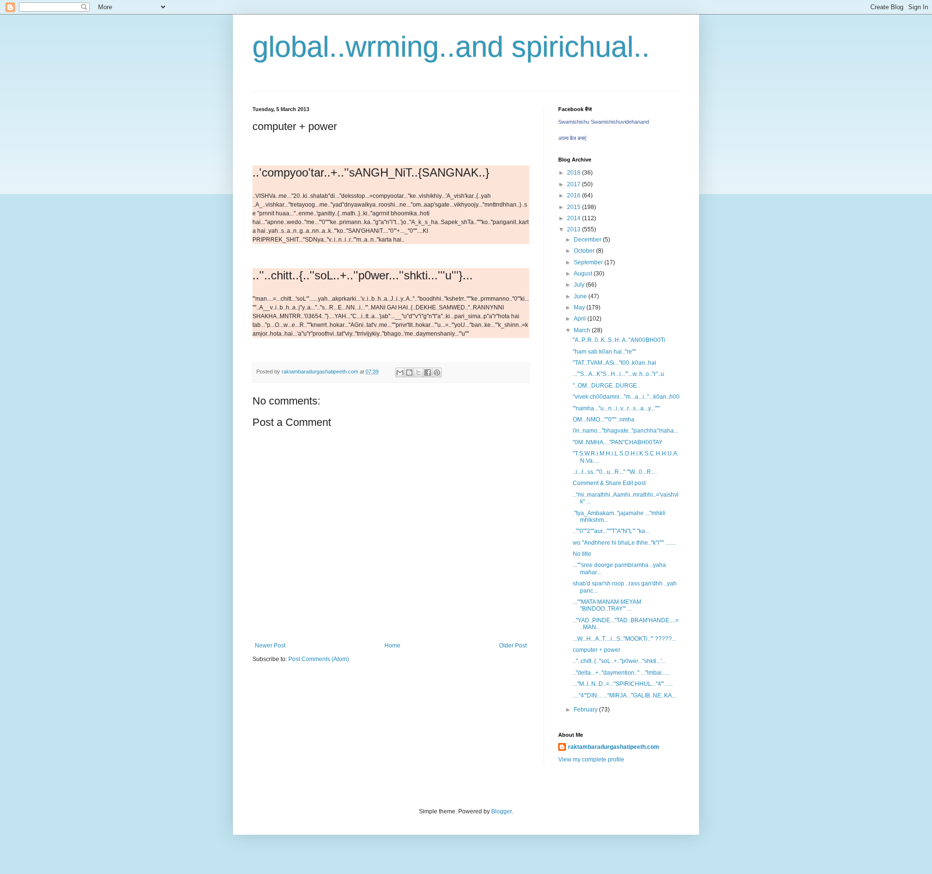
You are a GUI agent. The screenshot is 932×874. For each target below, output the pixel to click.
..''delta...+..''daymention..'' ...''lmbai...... (621, 672)
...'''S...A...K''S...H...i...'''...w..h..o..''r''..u (618, 374)
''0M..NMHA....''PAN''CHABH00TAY (618, 442)
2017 (574, 184)
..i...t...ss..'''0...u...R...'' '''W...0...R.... (615, 472)
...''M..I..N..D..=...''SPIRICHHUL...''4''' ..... (623, 683)
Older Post (513, 645)
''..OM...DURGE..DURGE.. (606, 385)
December (588, 239)
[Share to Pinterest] (437, 372)
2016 (574, 195)
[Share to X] (418, 372)
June (581, 296)
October (585, 250)
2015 (574, 207)
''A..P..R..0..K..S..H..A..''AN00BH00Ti (619, 340)
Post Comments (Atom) (318, 659)
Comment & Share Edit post (609, 483)
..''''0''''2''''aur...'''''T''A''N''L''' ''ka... (611, 531)
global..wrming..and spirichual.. (451, 47)
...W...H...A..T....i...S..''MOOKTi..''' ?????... (624, 638)
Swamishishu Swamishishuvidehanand (603, 122)
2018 (574, 172)
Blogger (501, 811)
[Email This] (400, 372)
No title (582, 553)
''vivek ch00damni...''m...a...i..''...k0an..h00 (626, 396)
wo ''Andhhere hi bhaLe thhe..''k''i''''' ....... (624, 542)
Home (392, 645)
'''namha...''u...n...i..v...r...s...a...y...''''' (616, 408)
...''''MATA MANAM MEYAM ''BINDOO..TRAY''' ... (607, 605)
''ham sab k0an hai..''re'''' (604, 351)
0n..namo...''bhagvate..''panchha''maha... (625, 430)
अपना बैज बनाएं (572, 138)
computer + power (596, 650)
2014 (574, 218)
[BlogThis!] (409, 372)
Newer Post (270, 645)
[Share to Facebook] (428, 372)
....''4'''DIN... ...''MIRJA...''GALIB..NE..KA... (624, 695)
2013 (574, 229)
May (580, 307)
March (583, 330)
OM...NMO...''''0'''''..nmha (603, 419)
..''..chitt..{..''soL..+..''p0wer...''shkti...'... (619, 661)
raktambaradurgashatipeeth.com (613, 747)
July (580, 284)
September (589, 262)
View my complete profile (591, 759)
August (584, 273)
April (580, 318)
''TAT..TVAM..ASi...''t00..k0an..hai (614, 362)
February (586, 709)
